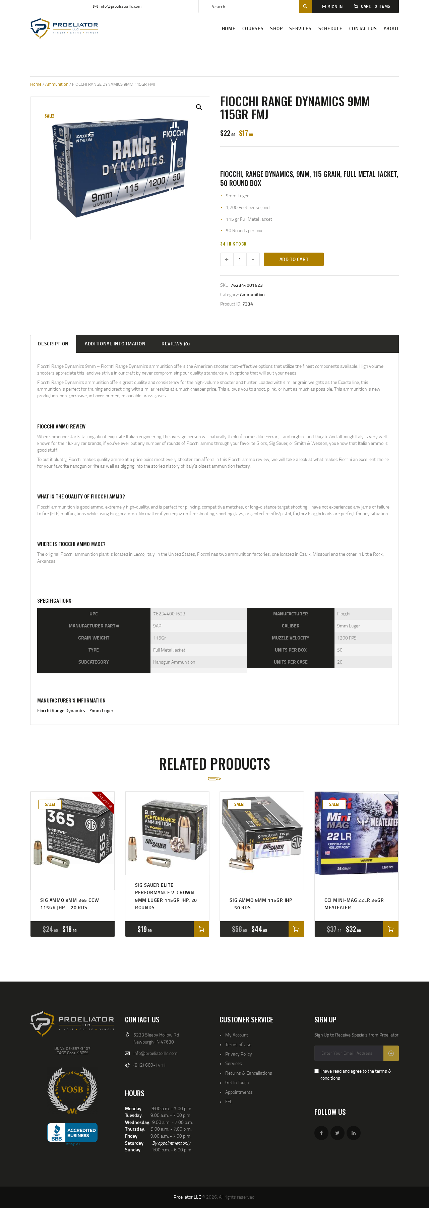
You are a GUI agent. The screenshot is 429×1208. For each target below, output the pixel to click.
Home (36, 84)
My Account (236, 1034)
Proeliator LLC (187, 1197)
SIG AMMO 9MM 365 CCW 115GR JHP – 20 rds (69, 904)
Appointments (239, 1092)
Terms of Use (238, 1044)
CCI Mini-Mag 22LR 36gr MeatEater (354, 904)
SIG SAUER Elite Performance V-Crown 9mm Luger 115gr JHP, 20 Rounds (166, 896)
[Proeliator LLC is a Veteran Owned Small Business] (72, 1090)
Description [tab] (53, 343)
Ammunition (56, 84)
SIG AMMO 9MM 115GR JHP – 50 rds (261, 904)
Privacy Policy (238, 1054)
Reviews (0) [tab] (176, 343)
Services (233, 1063)
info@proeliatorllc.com (155, 1053)
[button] (199, 107)
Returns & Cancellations (248, 1073)
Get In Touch (237, 1082)
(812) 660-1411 (149, 1065)
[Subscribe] (391, 1053)
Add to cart (294, 259)
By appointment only (171, 1143)
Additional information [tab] (115, 343)
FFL (228, 1101)
